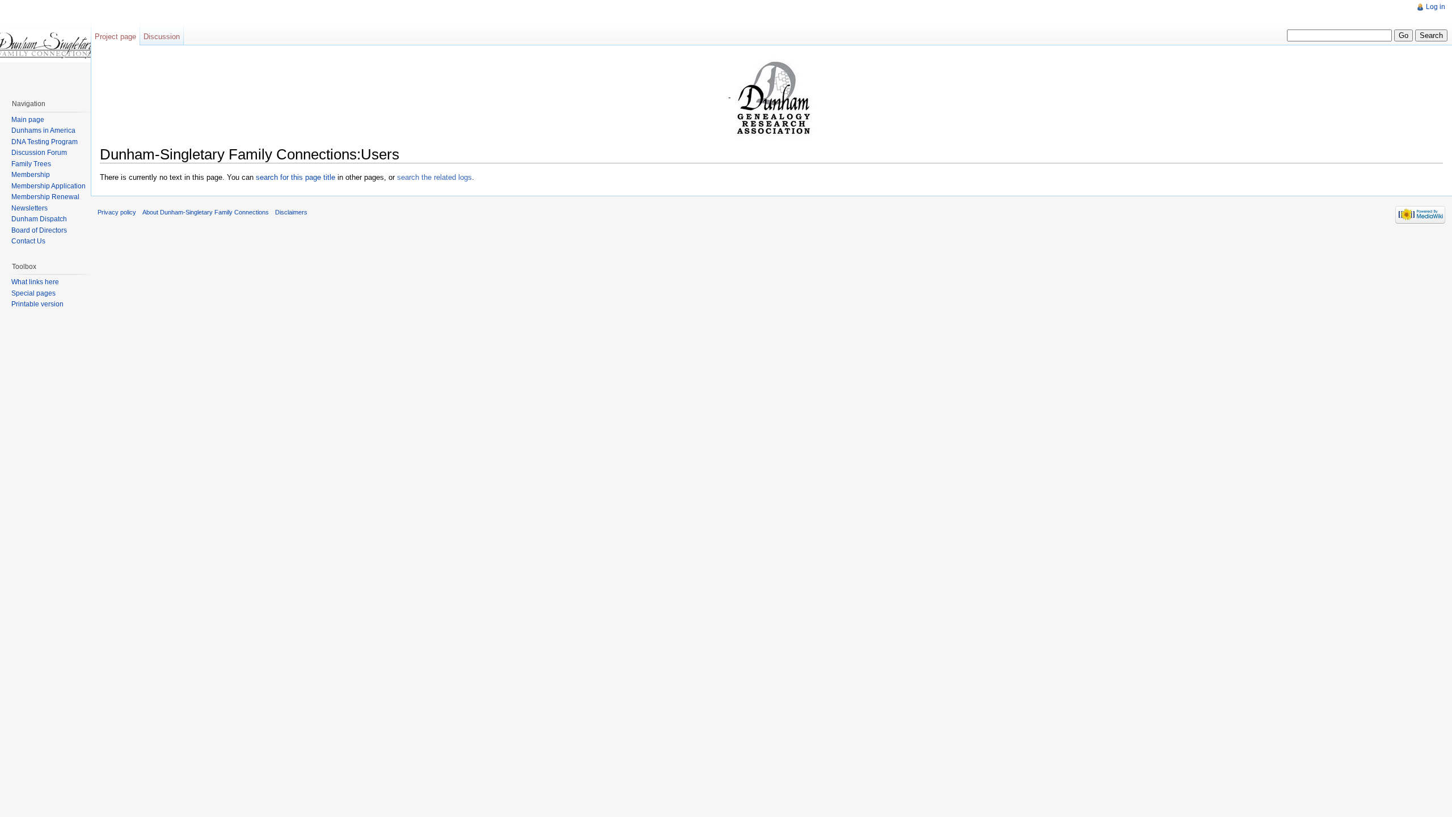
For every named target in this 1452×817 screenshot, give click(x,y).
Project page (115, 36)
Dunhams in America (43, 130)
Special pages (33, 293)
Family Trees (31, 164)
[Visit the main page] (45, 45)
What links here (35, 282)
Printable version (37, 304)
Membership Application (48, 186)
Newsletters (29, 208)
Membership (30, 175)
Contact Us (28, 241)
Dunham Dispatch (39, 219)
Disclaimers (291, 212)
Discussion (161, 36)
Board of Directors (39, 230)
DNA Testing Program (44, 142)
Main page (27, 120)
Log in (1435, 7)
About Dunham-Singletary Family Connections (205, 212)
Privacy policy (117, 212)
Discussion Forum (39, 153)
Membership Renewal (45, 197)
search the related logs (434, 177)
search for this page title (295, 177)
